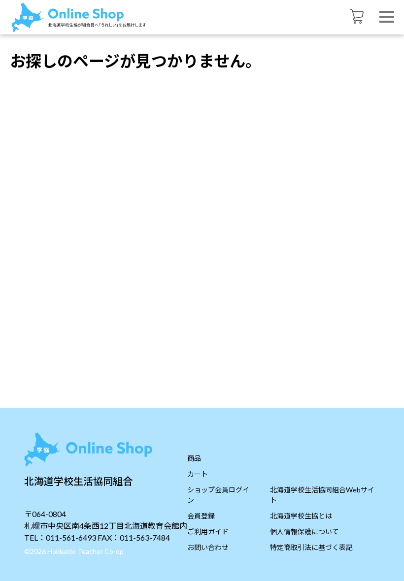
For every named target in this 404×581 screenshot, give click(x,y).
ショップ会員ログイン (218, 494)
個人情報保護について (304, 531)
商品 (194, 458)
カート (197, 474)
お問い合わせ (208, 547)
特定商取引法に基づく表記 (311, 547)
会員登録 (201, 516)
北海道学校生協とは (301, 516)
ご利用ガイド (208, 531)
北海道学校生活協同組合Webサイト (322, 494)
